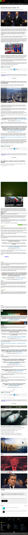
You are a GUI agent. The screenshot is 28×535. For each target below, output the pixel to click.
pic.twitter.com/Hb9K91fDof (19, 130)
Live (14, 524)
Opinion (8, 525)
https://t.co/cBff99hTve (10, 130)
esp (6, 517)
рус (10, 517)
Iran (1, 397)
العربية (2, 517)
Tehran (13, 397)
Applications (15, 525)
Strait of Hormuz (9, 397)
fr (18, 517)
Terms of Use (22, 524)
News (1, 524)
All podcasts (25, 505)
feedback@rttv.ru (3, 75)
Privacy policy (22, 525)
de (14, 517)
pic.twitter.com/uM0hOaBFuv (14, 385)
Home (1, 6)
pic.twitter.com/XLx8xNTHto (20, 277)
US (1, 151)
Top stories (2, 409)
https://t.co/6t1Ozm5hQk (11, 336)
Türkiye (5, 72)
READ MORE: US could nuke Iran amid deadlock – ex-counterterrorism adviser (13, 343)
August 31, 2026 (18, 248)
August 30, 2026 (18, 120)
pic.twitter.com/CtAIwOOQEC (16, 351)
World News (4, 6)
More (14, 389)
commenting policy (8, 74)
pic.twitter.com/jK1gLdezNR (18, 370)
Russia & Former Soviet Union (4, 525)
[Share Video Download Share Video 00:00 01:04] (14, 300)
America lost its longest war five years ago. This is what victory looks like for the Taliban (13, 453)
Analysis (8, 524)
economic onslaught (19, 219)
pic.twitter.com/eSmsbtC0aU (14, 363)
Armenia (2, 72)
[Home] (1, 1)
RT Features (3, 437)
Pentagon (5, 397)
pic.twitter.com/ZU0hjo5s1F (21, 336)
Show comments (14, 78)
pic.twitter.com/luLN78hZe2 (14, 319)
